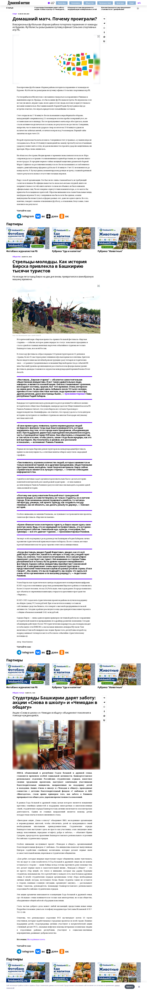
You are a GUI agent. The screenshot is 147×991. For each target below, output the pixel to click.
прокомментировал (75, 393)
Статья (9, 8)
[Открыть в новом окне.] (25, 216)
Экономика (75, 3)
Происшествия (105, 3)
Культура (120, 3)
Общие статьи (18, 693)
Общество (90, 3)
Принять (129, 987)
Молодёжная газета (36, 939)
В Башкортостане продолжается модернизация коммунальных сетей (82, 8)
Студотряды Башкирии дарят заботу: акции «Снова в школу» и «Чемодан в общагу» (49, 8)
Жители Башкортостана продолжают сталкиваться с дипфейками (116, 8)
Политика (62, 3)
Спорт (131, 3)
